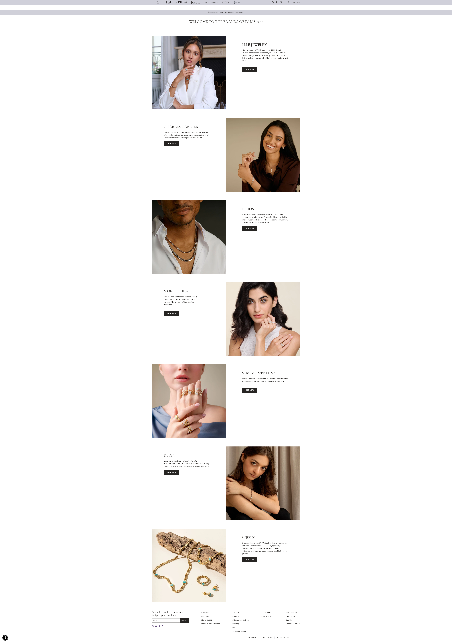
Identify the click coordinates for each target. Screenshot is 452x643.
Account (235, 616)
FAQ (234, 627)
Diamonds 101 (206, 620)
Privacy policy (252, 637)
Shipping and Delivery (240, 620)
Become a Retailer (293, 624)
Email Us (289, 620)
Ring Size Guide (268, 616)
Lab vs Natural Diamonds (210, 624)
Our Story (205, 616)
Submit (184, 620)
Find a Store (290, 616)
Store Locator (294, 2)
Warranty (235, 624)
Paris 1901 (286, 637)
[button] (273, 2)
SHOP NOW (249, 69)
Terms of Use (267, 637)
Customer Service (239, 631)
